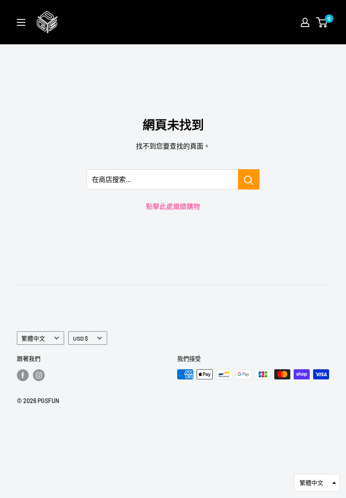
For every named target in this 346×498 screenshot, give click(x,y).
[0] (322, 22)
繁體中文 (33, 338)
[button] (317, 483)
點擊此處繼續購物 (173, 206)
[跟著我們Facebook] (23, 375)
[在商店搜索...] (249, 179)
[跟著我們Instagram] (39, 375)
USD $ (80, 338)
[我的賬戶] (305, 22)
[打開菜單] (21, 22)
